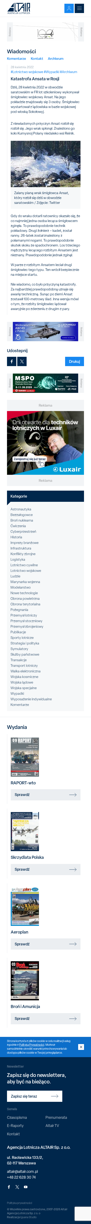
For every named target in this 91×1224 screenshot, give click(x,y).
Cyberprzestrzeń (23, 531)
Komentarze (16, 58)
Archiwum (55, 58)
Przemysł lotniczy (23, 615)
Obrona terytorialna (25, 604)
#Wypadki (51, 72)
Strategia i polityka (24, 643)
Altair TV (52, 1125)
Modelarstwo (20, 587)
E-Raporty (15, 1125)
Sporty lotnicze (22, 637)
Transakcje (18, 660)
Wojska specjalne (23, 688)
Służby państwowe (24, 654)
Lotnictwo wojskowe (25, 570)
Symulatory (19, 649)
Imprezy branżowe (24, 542)
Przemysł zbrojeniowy (26, 626)
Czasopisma (17, 1117)
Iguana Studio (28, 1217)
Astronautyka (20, 509)
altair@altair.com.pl (22, 1171)
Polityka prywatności (19, 1203)
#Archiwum (68, 72)
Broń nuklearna (21, 520)
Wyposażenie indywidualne (31, 699)
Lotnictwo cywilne (24, 565)
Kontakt (37, 58)
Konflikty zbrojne (22, 554)
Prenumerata (56, 1117)
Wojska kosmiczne (24, 676)
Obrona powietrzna (25, 598)
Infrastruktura (20, 548)
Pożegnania (19, 609)
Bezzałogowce (21, 515)
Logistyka (17, 559)
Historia (16, 537)
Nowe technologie (24, 593)
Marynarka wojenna (25, 582)
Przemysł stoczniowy (26, 621)
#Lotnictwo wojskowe (27, 72)
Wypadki (17, 693)
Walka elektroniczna (25, 671)
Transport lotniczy (24, 665)
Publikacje (18, 632)
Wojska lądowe (21, 682)
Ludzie (15, 576)
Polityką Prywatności (31, 1045)
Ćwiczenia (18, 526)
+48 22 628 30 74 (21, 1177)
